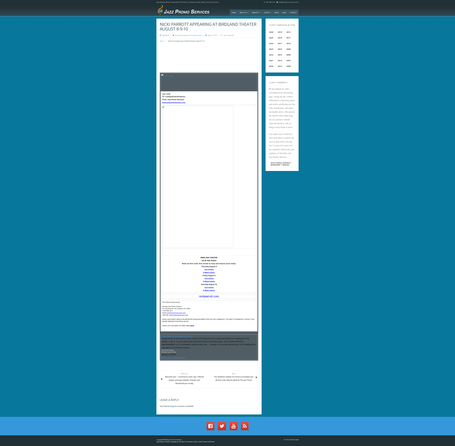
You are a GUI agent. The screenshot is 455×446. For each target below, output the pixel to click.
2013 (280, 66)
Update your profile (175, 336)
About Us (243, 12)
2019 (280, 32)
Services (255, 12)
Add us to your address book (173, 357)
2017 (280, 43)
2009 (288, 49)
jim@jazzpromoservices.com (289, 2)
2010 (288, 43)
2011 (288, 37)
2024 (271, 43)
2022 (271, 55)
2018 (280, 37)
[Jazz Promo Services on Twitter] (222, 427)
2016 (280, 49)
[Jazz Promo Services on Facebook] (210, 427)
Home (234, 12)
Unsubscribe (165, 336)
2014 (280, 60)
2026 (271, 32)
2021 (271, 60)
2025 (271, 37)
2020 (271, 66)
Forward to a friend (187, 336)
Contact (293, 12)
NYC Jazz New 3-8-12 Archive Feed (189, 35)
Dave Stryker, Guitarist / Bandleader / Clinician (281, 164)
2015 (280, 55)
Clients (267, 12)
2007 (288, 60)
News (277, 12)
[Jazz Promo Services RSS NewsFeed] (244, 427)
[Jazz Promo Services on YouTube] (233, 427)
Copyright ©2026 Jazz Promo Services (169, 440)
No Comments (229, 35)
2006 (288, 66)
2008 (288, 55)
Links (284, 12)
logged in (174, 406)
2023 (271, 49)
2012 (288, 32)
